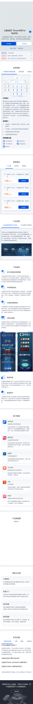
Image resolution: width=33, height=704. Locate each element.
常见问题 (12, 672)
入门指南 (13, 684)
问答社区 (22, 672)
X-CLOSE (30, 332)
